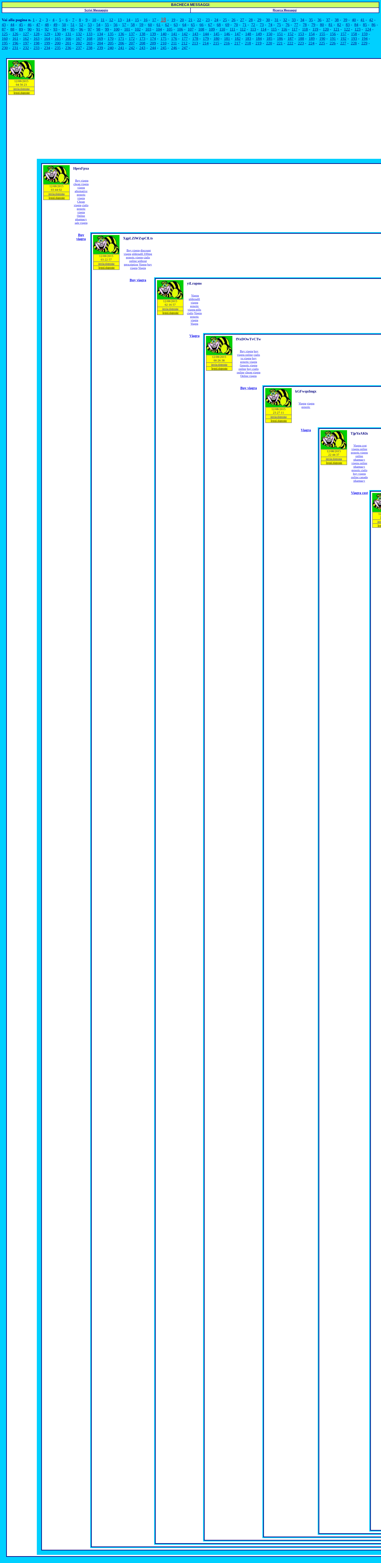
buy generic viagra (248, 360)
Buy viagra (81, 180)
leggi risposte (22, 92)
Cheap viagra (79, 203)
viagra (194, 302)
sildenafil (194, 299)
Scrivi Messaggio (96, 10)
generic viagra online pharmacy (359, 456)
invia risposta (21, 88)
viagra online (359, 449)
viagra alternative (81, 189)
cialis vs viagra (250, 356)
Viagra (143, 264)
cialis (85, 205)
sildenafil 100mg (142, 254)
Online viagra (248, 376)
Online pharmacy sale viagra (81, 219)
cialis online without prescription (137, 261)
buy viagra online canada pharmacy (359, 477)
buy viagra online (247, 353)
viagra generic (307, 405)
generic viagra (81, 196)
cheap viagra (81, 184)
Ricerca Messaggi (285, 10)
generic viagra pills (194, 307)
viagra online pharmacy (359, 464)
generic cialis (359, 470)
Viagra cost (360, 445)
